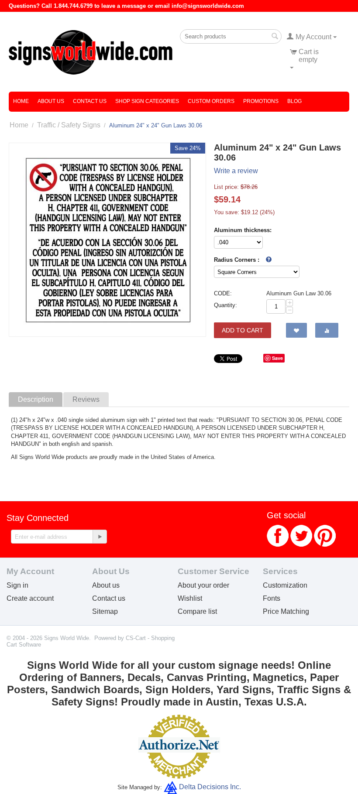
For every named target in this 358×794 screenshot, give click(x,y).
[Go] (100, 536)
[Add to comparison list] (326, 330)
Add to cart (242, 330)
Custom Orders (211, 101)
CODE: (223, 293)
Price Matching (286, 611)
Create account (30, 598)
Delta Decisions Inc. (210, 787)
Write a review (236, 171)
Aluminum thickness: (243, 230)
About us (106, 585)
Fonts (271, 598)
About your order (203, 585)
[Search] (275, 37)
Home (21, 101)
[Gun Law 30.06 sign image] (107, 239)
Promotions (261, 101)
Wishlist (190, 598)
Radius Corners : (236, 260)
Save (277, 358)
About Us (51, 101)
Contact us (108, 598)
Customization (285, 585)
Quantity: (225, 305)
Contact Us (90, 101)
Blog (294, 101)
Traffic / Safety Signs (68, 125)
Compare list (197, 611)
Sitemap (105, 611)
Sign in (17, 585)
